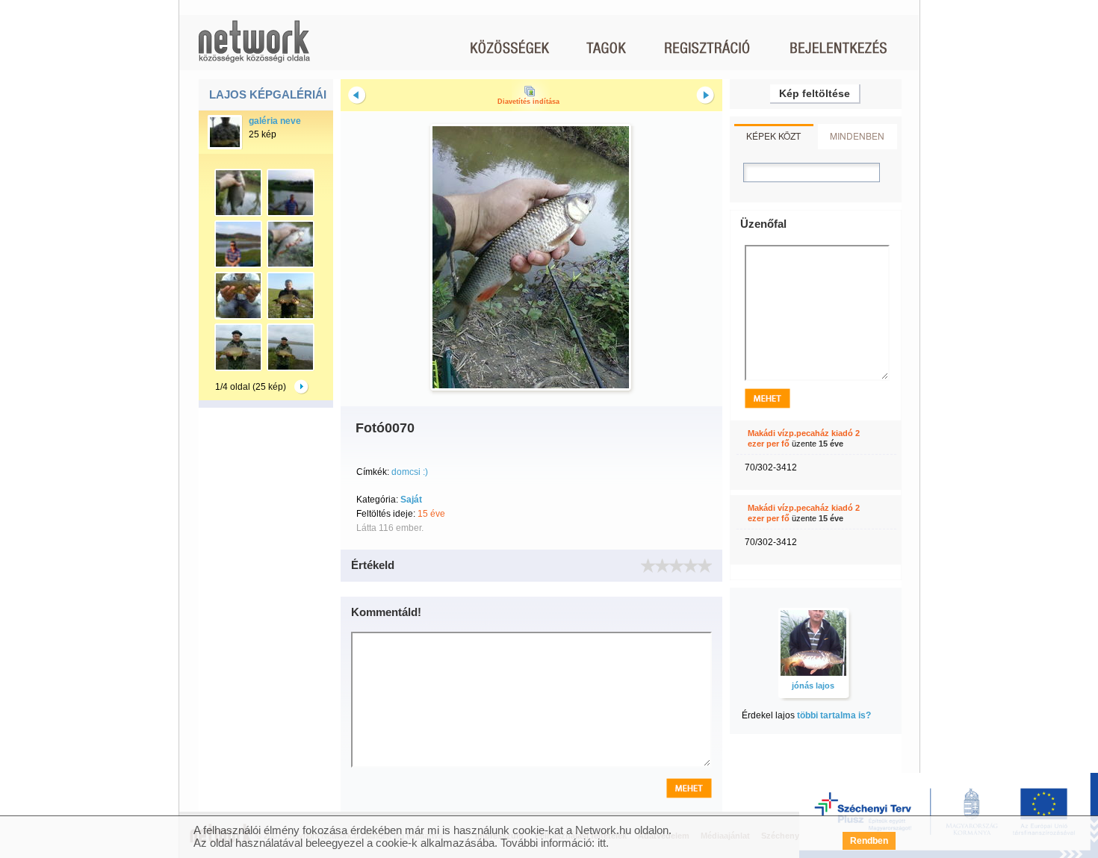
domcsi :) (409, 472)
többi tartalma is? (834, 715)
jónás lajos (813, 685)
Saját (411, 499)
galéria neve (275, 121)
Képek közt (773, 135)
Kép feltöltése (814, 93)
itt (602, 842)
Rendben (869, 841)
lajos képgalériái (267, 94)
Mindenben (857, 135)
